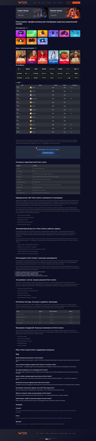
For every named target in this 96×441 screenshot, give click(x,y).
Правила (42, 433)
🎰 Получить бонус (48, 152)
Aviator (54, 2)
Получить (20, 15)
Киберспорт (60, 2)
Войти (69, 2)
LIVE (39, 2)
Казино (43, 2)
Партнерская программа (63, 433)
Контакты (46, 433)
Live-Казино (49, 2)
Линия (35, 2)
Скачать (74, 433)
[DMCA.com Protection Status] (48, 439)
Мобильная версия (53, 433)
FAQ (70, 433)
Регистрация (76, 2)
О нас (38, 433)
